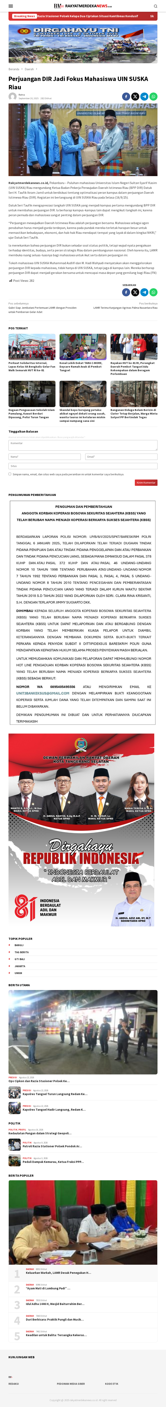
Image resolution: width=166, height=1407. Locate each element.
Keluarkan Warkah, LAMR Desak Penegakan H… (58, 1273)
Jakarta (20, 966)
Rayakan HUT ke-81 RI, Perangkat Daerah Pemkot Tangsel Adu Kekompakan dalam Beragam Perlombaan (133, 368)
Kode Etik (111, 1384)
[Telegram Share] (144, 97)
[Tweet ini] (135, 97)
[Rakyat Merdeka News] (83, 5)
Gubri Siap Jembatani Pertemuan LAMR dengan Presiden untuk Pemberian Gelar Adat (43, 308)
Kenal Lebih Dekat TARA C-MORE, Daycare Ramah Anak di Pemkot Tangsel (81, 366)
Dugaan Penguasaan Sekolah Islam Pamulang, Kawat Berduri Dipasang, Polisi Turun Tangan (32, 413)
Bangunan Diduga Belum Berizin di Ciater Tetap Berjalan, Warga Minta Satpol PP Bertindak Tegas (134, 413)
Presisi (13, 1077)
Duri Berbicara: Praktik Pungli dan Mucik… (55, 1319)
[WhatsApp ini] (153, 97)
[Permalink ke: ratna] (13, 96)
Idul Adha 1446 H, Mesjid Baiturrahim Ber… (55, 1304)
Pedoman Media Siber (71, 1384)
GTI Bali (20, 959)
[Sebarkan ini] (126, 97)
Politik (13, 1129)
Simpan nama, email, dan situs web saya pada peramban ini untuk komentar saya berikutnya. (68, 474)
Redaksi (14, 1384)
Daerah (30, 1269)
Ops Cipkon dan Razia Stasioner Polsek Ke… (39, 1081)
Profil (22, 1129)
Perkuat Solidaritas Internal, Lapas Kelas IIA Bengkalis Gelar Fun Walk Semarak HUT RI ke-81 (32, 366)
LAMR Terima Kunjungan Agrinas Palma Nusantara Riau (125, 305)
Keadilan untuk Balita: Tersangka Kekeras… (56, 1335)
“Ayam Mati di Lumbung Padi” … (48, 1288)
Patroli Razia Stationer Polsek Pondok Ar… (52, 1146)
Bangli (19, 945)
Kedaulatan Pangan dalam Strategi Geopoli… (40, 1133)
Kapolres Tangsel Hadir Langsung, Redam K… (54, 1109)
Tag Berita (22, 952)
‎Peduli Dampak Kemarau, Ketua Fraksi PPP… (53, 1162)
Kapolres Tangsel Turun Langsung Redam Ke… (55, 1094)
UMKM (18, 973)
